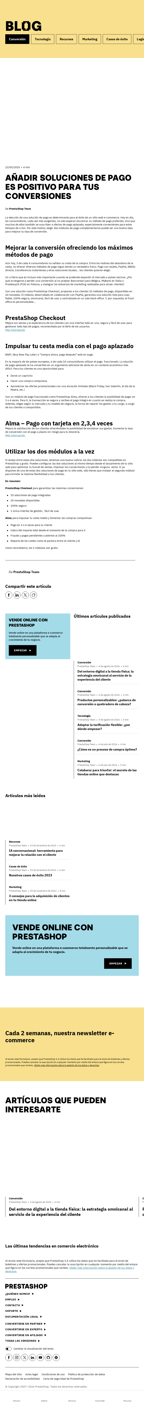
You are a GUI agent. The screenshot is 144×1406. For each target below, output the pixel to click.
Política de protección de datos (86, 1374)
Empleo (10, 1299)
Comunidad (99, 1401)
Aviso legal (31, 1374)
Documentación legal (21, 1316)
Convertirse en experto (23, 1329)
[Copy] (33, 595)
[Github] (48, 1357)
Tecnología (43, 39)
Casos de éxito (117, 39)
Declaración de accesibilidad (22, 1378)
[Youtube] (40, 1357)
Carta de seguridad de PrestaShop (63, 1378)
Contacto (12, 1305)
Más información (15, 330)
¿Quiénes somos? (17, 1293)
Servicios (72, 1401)
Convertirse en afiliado (24, 1335)
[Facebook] (8, 595)
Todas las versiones (20, 1340)
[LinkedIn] (17, 595)
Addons (44, 1401)
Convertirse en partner (23, 1323)
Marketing (89, 39)
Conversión (17, 39)
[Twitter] (25, 595)
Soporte (11, 1311)
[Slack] (56, 1357)
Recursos (127, 1401)
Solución (16, 1401)
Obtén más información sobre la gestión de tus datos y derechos (66, 1065)
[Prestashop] (21, 8)
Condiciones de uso (53, 1374)
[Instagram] (16, 1357)
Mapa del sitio (13, 1374)
